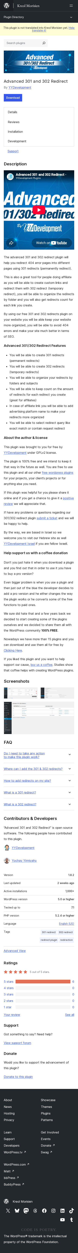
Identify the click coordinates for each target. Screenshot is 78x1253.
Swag (46, 1152)
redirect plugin (49, 940)
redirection (66, 940)
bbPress (11, 1178)
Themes (46, 1107)
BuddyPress (14, 1184)
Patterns (47, 1120)
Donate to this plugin (18, 1077)
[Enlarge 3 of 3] (69, 707)
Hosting (9, 1113)
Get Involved (50, 1132)
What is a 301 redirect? (20, 792)
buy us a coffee (41, 665)
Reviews (14, 122)
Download (13, 97)
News (8, 1107)
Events (46, 1139)
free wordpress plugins (57, 472)
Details (12, 112)
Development (17, 141)
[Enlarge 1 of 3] (32, 692)
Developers (12, 1145)
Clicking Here (13, 650)
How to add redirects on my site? (27, 781)
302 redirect (66, 932)
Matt (9, 1171)
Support (13, 151)
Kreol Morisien (23, 1201)
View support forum (17, 1043)
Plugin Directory (14, 17)
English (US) (66, 923)
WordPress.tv (15, 1152)
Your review (12, 1015)
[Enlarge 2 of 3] (69, 692)
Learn (8, 1132)
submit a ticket (47, 518)
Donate (48, 1145)
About (8, 1100)
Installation (15, 131)
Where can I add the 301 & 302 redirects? (33, 769)
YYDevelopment (20, 87)
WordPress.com (17, 1164)
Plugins (46, 1113)
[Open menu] (72, 5)
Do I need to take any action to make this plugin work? (24, 755)
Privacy (9, 1120)
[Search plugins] (44, 43)
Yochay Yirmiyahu (24, 860)
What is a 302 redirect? (20, 804)
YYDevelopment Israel (19, 543)
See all (69, 1015)
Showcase (48, 1100)
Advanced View (15, 951)
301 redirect (49, 932)
